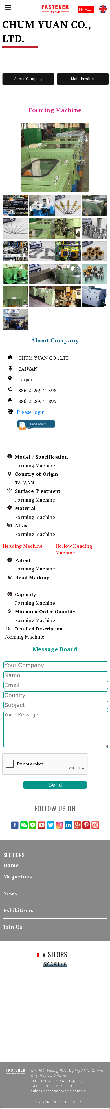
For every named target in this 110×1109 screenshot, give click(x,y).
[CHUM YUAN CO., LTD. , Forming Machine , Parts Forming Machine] (55, 157)
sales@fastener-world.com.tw (58, 1091)
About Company (28, 78)
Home (11, 865)
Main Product (83, 78)
